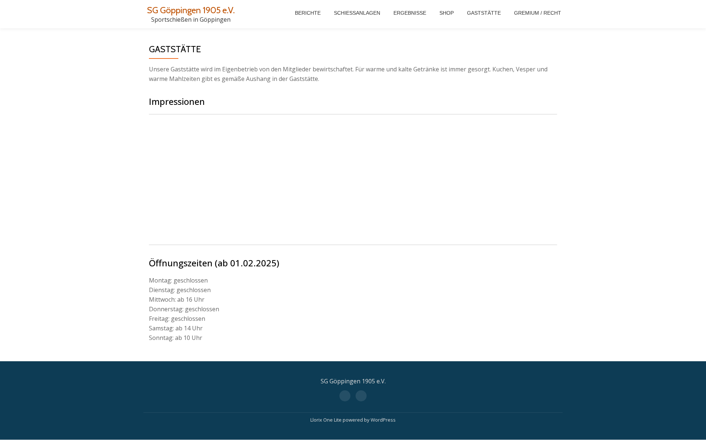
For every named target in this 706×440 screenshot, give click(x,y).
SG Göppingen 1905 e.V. (191, 10)
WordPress (383, 419)
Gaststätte (484, 13)
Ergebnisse (409, 13)
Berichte (308, 13)
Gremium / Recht (537, 13)
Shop (446, 13)
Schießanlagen (357, 13)
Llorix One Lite (326, 419)
